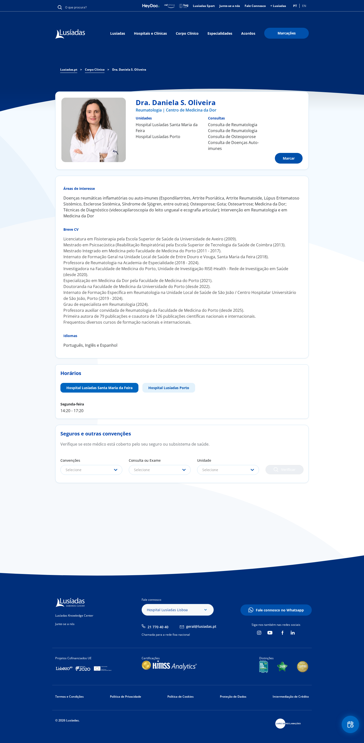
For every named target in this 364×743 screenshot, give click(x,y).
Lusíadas (117, 33)
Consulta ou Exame (145, 460)
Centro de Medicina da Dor (191, 110)
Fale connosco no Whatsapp (280, 610)
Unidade (204, 460)
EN (304, 6)
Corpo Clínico (187, 33)
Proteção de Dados (233, 696)
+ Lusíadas (278, 6)
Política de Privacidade (125, 696)
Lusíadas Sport (204, 6)
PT (295, 6)
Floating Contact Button (350, 724)
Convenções (70, 460)
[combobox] (91, 470)
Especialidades (220, 33)
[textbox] (91, 470)
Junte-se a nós (229, 6)
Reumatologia (149, 110)
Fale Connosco (255, 6)
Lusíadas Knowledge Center (74, 615)
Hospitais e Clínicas (150, 33)
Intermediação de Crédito (291, 696)
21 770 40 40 (158, 627)
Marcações (287, 33)
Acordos (248, 33)
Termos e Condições (69, 696)
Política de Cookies (180, 696)
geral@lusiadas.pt (201, 626)
